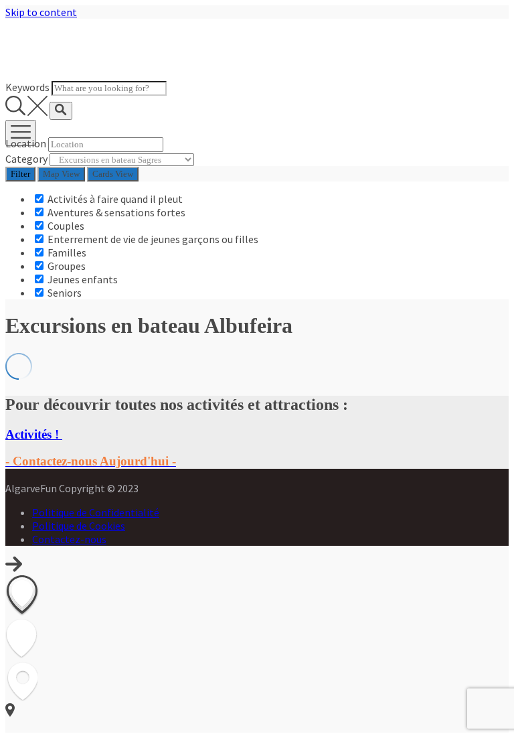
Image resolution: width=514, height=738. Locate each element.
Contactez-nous (69, 539)
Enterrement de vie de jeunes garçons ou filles (152, 239)
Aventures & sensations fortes (115, 212)
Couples (65, 225)
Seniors (64, 292)
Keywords (27, 87)
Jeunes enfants (82, 279)
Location (25, 143)
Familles (66, 252)
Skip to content (41, 12)
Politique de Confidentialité (95, 512)
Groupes (66, 266)
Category (26, 158)
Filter (20, 174)
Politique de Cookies (78, 525)
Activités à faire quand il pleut (114, 199)
